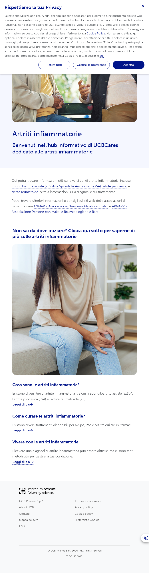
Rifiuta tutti (54, 65)
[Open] (145, 538)
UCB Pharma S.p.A (31, 501)
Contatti (24, 513)
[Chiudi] (143, 6)
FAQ (22, 526)
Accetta (128, 65)
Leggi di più (21, 404)
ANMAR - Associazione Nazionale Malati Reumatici (71, 206)
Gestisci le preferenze (91, 65)
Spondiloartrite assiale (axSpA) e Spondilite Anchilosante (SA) (56, 186)
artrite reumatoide (25, 192)
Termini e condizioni (87, 501)
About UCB (26, 507)
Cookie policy (83, 513)
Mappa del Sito (28, 520)
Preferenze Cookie (86, 520)
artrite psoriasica (114, 186)
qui (102, 55)
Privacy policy (83, 507)
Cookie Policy (95, 33)
